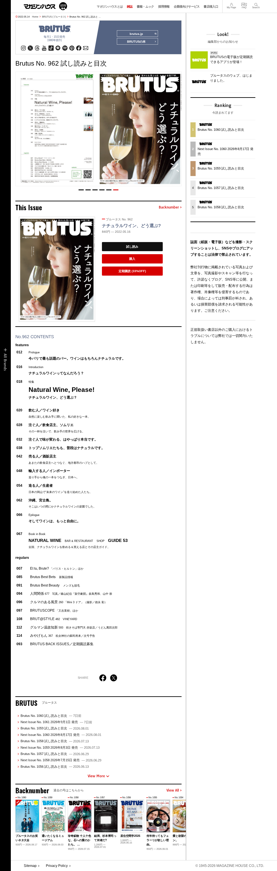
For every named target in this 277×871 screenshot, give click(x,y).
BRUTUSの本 (136, 41)
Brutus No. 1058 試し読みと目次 (55, 741)
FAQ (244, 4)
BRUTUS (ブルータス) (54, 16)
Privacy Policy (57, 866)
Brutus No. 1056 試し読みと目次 (55, 766)
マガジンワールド (45, 6)
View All (172, 790)
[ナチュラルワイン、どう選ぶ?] (57, 269)
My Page (231, 4)
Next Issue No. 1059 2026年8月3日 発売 (60, 747)
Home (35, 16)
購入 (132, 258)
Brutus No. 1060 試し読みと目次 (51, 715)
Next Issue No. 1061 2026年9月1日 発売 (56, 722)
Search (256, 4)
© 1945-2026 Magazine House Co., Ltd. (229, 866)
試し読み (132, 246)
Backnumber (169, 207)
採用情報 (164, 6)
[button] (81, 189)
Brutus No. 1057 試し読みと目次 (55, 754)
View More (96, 776)
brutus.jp (136, 34)
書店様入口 (211, 6)
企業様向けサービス (187, 6)
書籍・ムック (145, 6)
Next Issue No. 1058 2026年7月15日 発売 (61, 760)
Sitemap (30, 866)
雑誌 (130, 6)
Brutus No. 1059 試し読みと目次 (55, 728)
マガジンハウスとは (110, 6)
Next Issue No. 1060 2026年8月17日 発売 (61, 735)
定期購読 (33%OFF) (132, 271)
